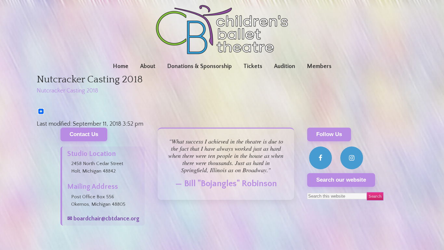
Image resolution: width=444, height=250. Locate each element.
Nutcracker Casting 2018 (67, 91)
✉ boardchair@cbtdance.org (103, 218)
